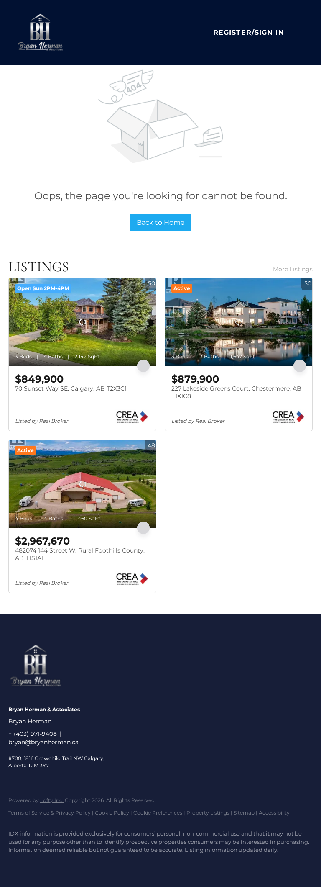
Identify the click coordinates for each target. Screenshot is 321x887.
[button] (40, 33)
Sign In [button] (269, 32)
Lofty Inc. (52, 800)
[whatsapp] (115, 864)
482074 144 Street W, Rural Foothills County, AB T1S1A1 (80, 554)
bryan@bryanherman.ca (43, 742)
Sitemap (244, 813)
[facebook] (18, 864)
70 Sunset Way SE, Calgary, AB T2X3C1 (71, 388)
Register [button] (232, 32)
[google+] (91, 864)
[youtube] (67, 864)
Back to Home (161, 222)
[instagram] (43, 864)
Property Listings (207, 813)
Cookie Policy (112, 813)
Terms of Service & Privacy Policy (49, 813)
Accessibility (274, 813)
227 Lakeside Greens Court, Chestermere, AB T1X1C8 (236, 392)
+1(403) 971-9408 (32, 734)
